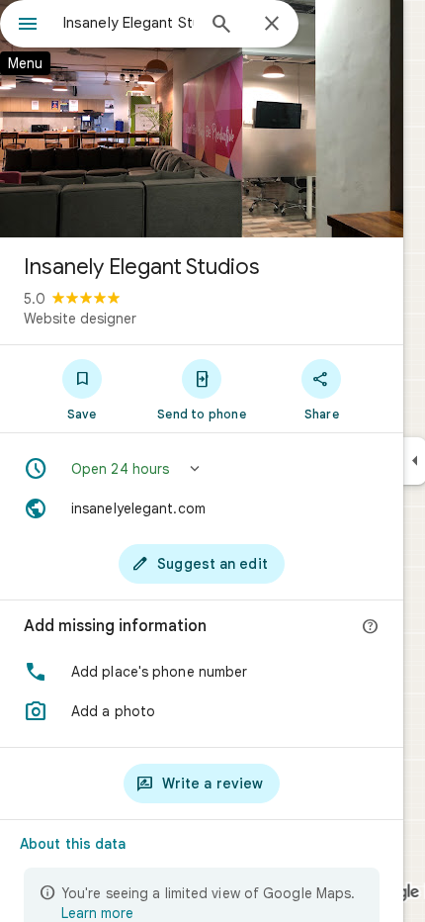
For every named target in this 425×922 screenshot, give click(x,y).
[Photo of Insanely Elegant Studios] (201, 118)
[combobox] (128, 23)
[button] (201, 469)
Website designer (80, 318)
